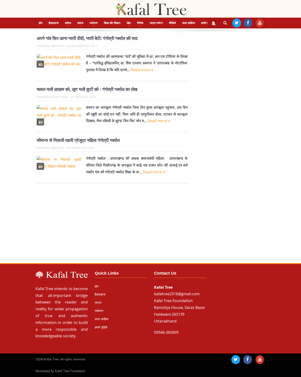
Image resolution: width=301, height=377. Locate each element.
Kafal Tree (57, 46)
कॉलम (68, 23)
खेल (129, 23)
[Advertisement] (150, 225)
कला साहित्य (188, 23)
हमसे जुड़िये (207, 23)
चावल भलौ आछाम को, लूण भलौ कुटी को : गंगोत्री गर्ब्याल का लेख (87, 89)
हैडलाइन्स (54, 23)
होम (40, 23)
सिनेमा (140, 23)
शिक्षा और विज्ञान (112, 23)
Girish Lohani (59, 97)
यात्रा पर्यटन (156, 23)
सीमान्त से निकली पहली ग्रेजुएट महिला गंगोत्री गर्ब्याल (78, 140)
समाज (80, 23)
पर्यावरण (94, 23)
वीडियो (172, 23)
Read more (141, 69)
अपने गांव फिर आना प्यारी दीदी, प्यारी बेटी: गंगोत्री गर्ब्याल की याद (87, 38)
